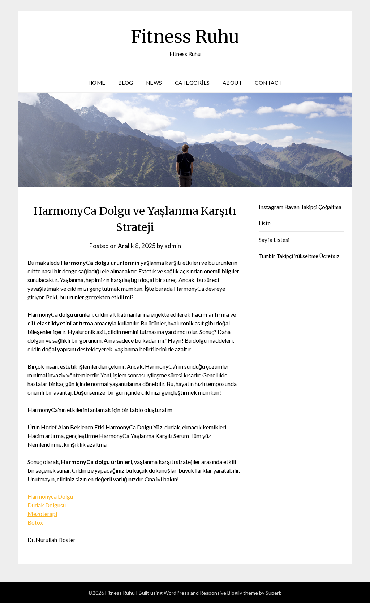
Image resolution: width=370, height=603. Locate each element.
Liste (265, 223)
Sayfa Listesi (274, 240)
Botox (35, 522)
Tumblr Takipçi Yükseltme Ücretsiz (299, 256)
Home (97, 82)
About (232, 82)
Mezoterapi (42, 513)
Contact (268, 82)
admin (172, 246)
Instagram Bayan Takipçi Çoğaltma (300, 207)
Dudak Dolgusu (46, 505)
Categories (192, 82)
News (154, 82)
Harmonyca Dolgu (50, 496)
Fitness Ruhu (185, 36)
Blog (125, 82)
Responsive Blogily (221, 593)
